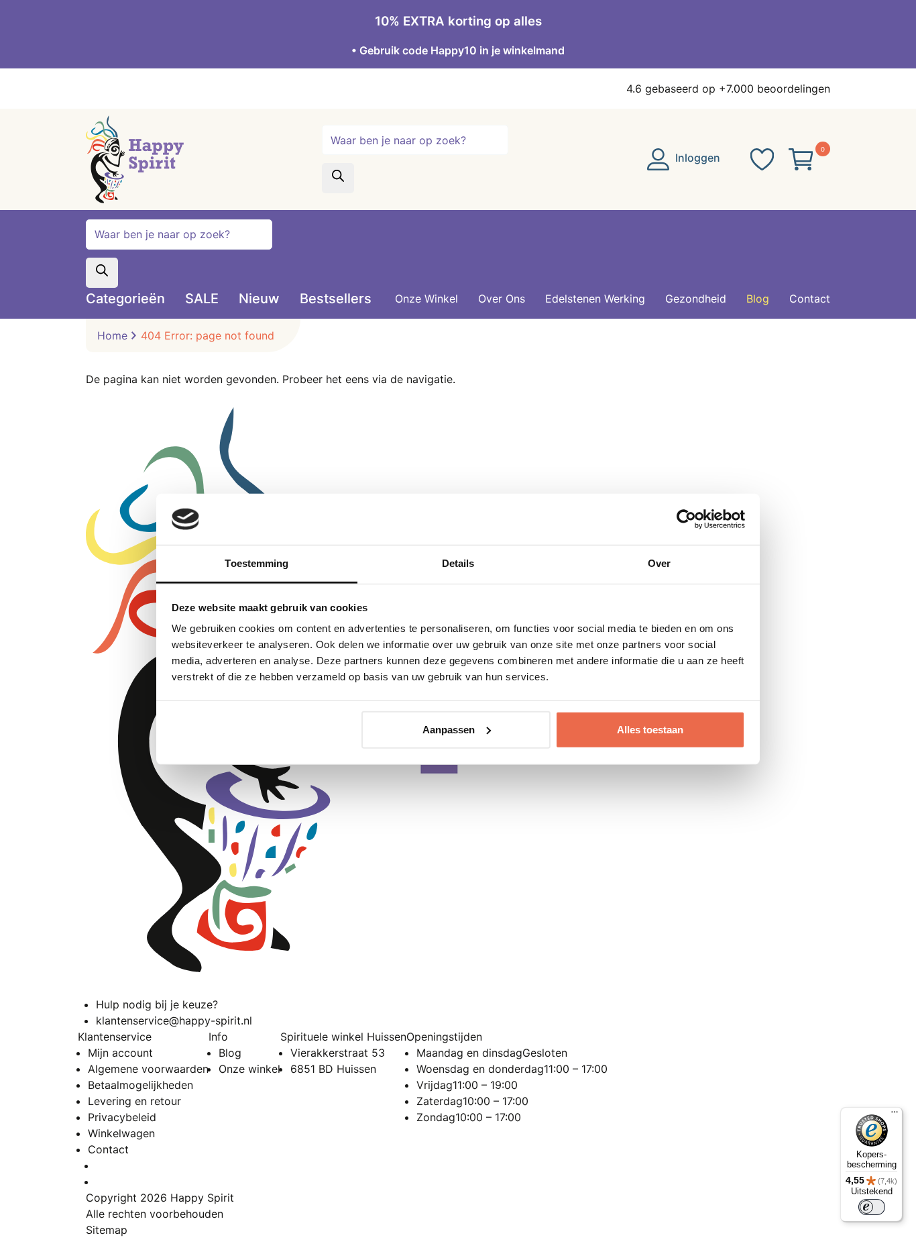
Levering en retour (134, 1101)
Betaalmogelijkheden (140, 1085)
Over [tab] (659, 563)
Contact (108, 1149)
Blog (230, 1052)
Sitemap (106, 1230)
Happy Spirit (202, 1197)
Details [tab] (458, 563)
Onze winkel (249, 1069)
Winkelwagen (121, 1133)
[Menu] (894, 1115)
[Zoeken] (338, 178)
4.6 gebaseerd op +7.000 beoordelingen (728, 88)
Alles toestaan (650, 729)
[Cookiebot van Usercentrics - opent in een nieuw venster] (686, 519)
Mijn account (120, 1052)
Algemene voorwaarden (148, 1069)
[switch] (871, 1207)
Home (112, 335)
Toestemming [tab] (256, 563)
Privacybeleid (122, 1117)
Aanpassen (448, 729)
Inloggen (696, 157)
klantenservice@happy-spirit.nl (174, 1020)
